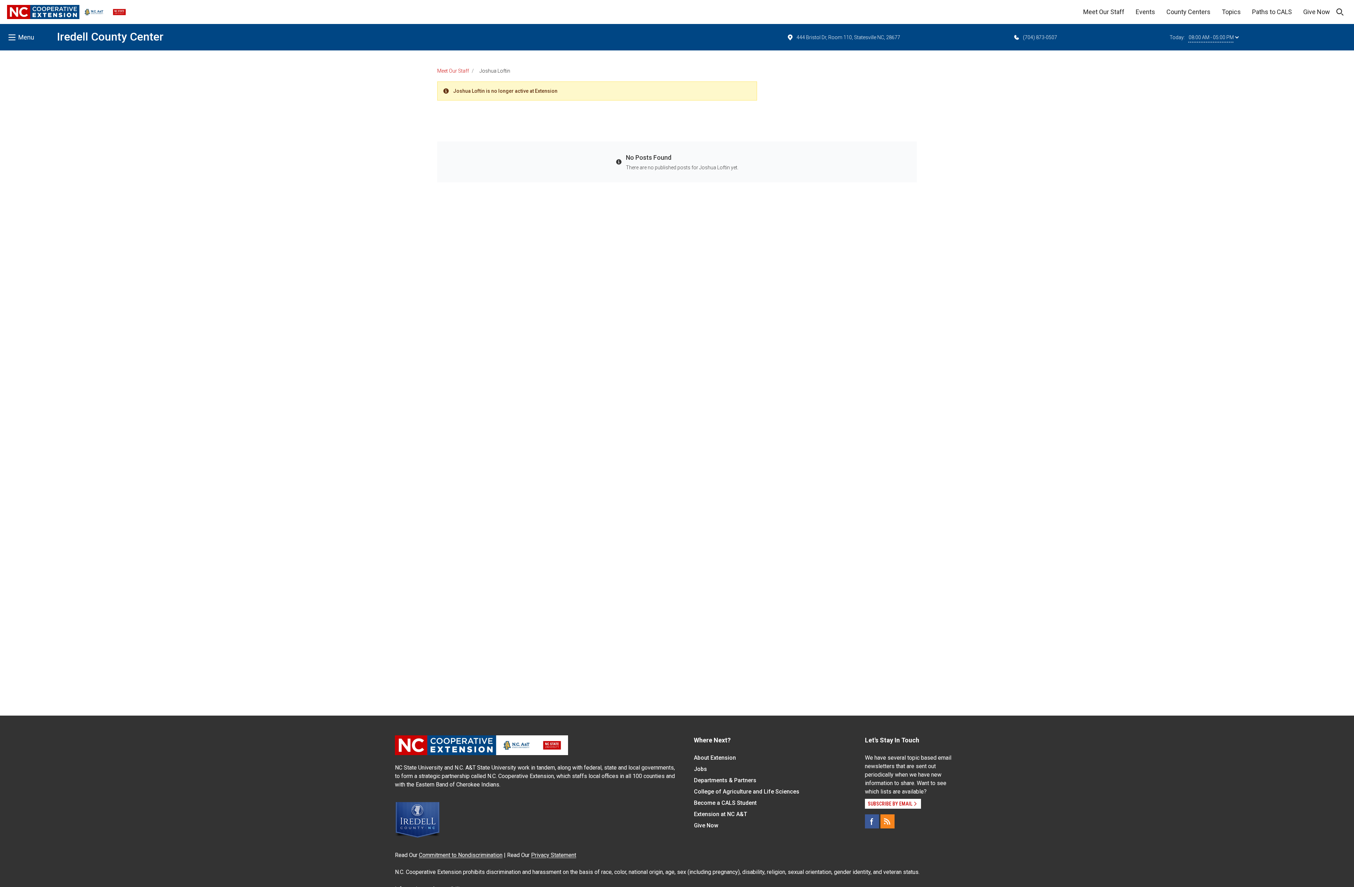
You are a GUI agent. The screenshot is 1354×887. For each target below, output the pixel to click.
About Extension (715, 757)
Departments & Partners (725, 780)
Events (1145, 12)
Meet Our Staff (1103, 12)
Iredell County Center (110, 36)
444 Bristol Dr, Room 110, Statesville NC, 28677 (848, 37)
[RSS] (887, 821)
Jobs (700, 769)
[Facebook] (872, 821)
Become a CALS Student (725, 803)
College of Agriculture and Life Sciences (746, 791)
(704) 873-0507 (1040, 37)
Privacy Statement (553, 855)
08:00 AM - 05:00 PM (1211, 37)
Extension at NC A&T (720, 814)
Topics (1231, 12)
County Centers (1188, 12)
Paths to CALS (1272, 12)
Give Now (1316, 12)
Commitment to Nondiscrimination (460, 855)
